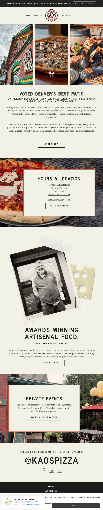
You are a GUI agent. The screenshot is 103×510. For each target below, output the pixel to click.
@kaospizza (52, 460)
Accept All (75, 505)
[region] (51, 501)
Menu (28, 15)
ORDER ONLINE (66, 15)
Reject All (27, 505)
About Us (38, 15)
